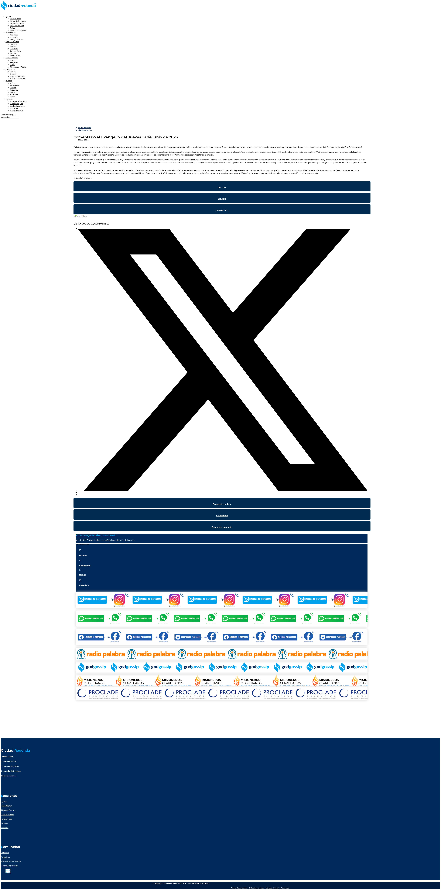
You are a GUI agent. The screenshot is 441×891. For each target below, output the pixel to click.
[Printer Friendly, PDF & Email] (81, 217)
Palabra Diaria (15, 19)
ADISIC (206, 883)
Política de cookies (256, 888)
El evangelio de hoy (8, 761)
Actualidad (14, 35)
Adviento (13, 44)
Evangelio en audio (222, 527)
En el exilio (14, 108)
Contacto (5, 852)
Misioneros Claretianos (11, 861)
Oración (13, 87)
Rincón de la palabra (18, 21)
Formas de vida (7, 814)
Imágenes (14, 90)
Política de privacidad (239, 888)
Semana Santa (15, 51)
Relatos (13, 92)
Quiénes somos (7, 756)
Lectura (222, 187)
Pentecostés (15, 55)
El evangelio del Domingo (11, 771)
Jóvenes (4, 823)
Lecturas (83, 555)
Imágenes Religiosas (18, 30)
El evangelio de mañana (10, 766)
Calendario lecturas (8, 776)
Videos (13, 83)
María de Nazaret (17, 25)
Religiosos (14, 62)
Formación (14, 94)
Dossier (13, 74)
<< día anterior (84, 127)
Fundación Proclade (17, 78)
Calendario (222, 515)
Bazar (12, 97)
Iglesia (4, 801)
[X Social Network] (223, 490)
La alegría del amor (17, 106)
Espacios (9, 99)
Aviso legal (285, 888)
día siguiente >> (85, 130)
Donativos (5, 857)
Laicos (12, 60)
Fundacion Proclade (9, 865)
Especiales (14, 37)
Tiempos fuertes (8, 810)
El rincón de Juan (16, 103)
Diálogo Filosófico (17, 39)
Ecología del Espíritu (18, 101)
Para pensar (15, 85)
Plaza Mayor (6, 806)
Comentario (222, 210)
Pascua (13, 53)
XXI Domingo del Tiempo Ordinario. (96, 535)
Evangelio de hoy (222, 504)
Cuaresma (14, 48)
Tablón (13, 71)
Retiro (12, 28)
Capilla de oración (17, 23)
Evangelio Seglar (16, 110)
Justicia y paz (6, 819)
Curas (12, 64)
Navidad (13, 46)
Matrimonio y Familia (18, 67)
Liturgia (222, 199)
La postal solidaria (17, 76)
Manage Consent (272, 888)
